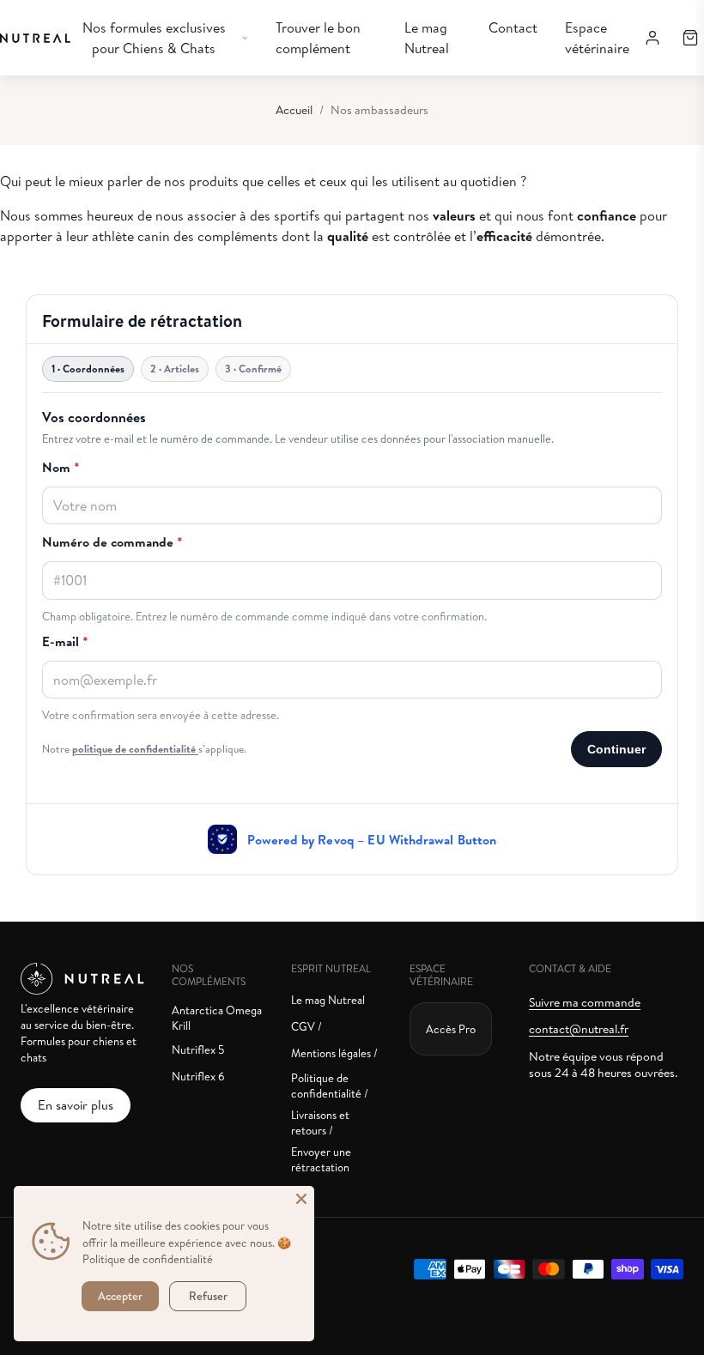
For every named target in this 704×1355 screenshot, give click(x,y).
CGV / (306, 1026)
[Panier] (690, 37)
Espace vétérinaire (597, 37)
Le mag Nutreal (426, 37)
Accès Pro (451, 1029)
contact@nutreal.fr (578, 1028)
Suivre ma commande (584, 1002)
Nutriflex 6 (198, 1076)
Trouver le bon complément (318, 37)
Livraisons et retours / (320, 1122)
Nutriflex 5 (198, 1049)
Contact (513, 27)
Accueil (294, 109)
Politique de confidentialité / (329, 1085)
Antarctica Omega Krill (217, 1017)
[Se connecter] (652, 37)
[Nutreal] (35, 38)
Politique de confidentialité (147, 1259)
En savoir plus (75, 1105)
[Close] (301, 1198)
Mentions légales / (334, 1053)
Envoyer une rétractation (321, 1159)
